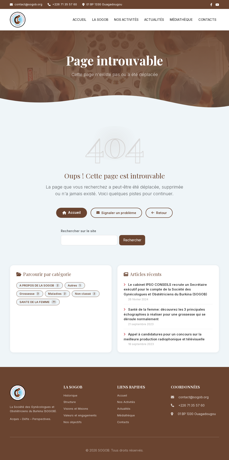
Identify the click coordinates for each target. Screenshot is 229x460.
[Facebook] (211, 4)
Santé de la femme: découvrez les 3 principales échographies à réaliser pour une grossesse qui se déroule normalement (165, 314)
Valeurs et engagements (80, 415)
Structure (70, 402)
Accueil (79, 19)
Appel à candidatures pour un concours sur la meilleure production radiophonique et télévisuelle (164, 336)
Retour (161, 213)
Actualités (154, 19)
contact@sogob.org (28, 4)
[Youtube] (217, 4)
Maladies (57, 293)
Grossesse (29, 293)
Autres (74, 285)
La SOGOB (100, 19)
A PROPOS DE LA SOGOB (38, 285)
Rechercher (132, 240)
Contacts (207, 19)
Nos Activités (126, 19)
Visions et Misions (76, 408)
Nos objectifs (73, 422)
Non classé (85, 293)
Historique (70, 395)
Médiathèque (181, 19)
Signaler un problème (118, 213)
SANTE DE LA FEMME (37, 302)
